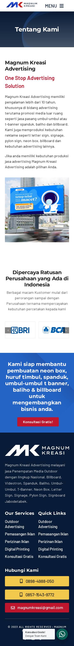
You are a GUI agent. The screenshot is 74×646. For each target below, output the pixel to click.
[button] (8, 330)
